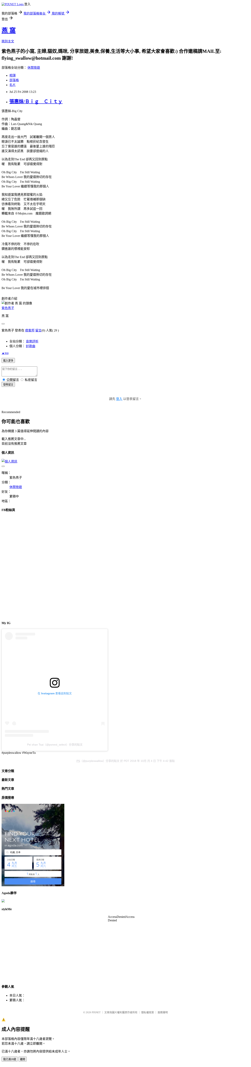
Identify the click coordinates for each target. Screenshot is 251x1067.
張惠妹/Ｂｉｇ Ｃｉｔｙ (36, 101)
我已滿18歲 (9, 1059)
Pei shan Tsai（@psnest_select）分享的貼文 (55, 744)
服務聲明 (163, 1012)
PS (78, 760)
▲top (5, 353)
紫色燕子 (8, 308)
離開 (22, 1059)
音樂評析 (32, 341)
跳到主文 (8, 41)
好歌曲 (30, 346)
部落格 (14, 80)
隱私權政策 (147, 1012)
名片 (12, 85)
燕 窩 (9, 30)
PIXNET (96, 1012)
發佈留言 (8, 384)
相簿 (12, 75)
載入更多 (8, 360)
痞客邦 (30, 330)
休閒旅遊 (33, 67)
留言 (38, 330)
